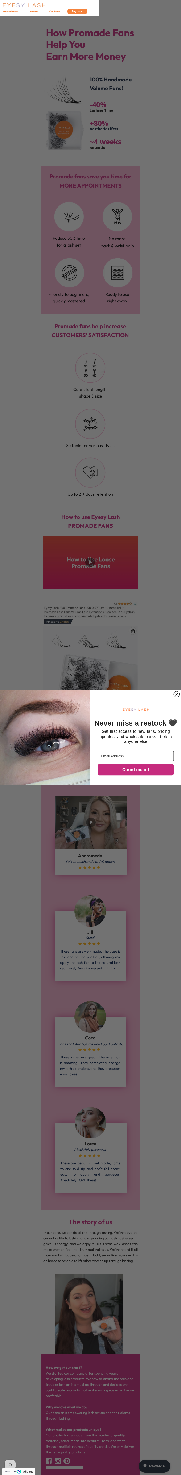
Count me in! (135, 769)
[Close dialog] (177, 694)
